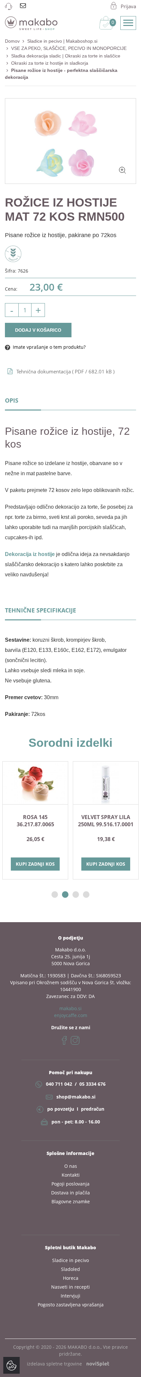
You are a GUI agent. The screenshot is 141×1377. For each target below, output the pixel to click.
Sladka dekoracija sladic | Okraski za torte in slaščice (65, 55)
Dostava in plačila (70, 1192)
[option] (35, 820)
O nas (70, 1166)
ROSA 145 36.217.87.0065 (35, 820)
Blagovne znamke (70, 1201)
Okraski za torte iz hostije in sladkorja (49, 63)
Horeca (70, 1278)
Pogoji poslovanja (70, 1184)
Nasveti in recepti (70, 1287)
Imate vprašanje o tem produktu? (48, 347)
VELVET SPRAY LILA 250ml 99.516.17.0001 (105, 820)
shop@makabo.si (75, 1097)
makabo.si (70, 1008)
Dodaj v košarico (38, 330)
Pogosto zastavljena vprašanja (71, 1304)
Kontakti (71, 1175)
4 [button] (86, 894)
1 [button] (55, 894)
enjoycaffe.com (70, 1015)
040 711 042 (59, 1084)
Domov (12, 41)
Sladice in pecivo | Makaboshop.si (62, 41)
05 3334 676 (92, 1084)
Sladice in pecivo (70, 1260)
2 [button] (65, 894)
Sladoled (70, 1269)
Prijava (128, 6)
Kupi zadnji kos (35, 864)
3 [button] (75, 894)
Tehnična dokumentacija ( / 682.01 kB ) (65, 371)
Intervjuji (70, 1296)
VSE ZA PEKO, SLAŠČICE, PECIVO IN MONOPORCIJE (69, 48)
